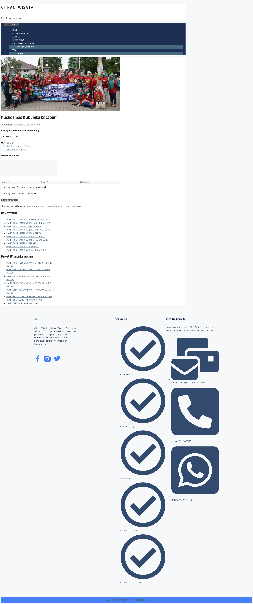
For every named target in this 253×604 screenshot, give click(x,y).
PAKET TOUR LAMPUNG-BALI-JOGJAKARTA (26, 250)
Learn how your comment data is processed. (61, 206)
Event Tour (8, 143)
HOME (14, 30)
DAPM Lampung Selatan (14, 150)
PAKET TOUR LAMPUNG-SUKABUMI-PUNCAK (27, 220)
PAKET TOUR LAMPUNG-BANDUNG (22, 247)
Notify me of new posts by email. (20, 194)
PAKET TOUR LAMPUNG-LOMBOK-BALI (24, 227)
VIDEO (20, 54)
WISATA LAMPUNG (26, 47)
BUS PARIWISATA (20, 33)
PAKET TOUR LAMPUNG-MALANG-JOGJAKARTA (28, 223)
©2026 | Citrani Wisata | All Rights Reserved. (126, 599)
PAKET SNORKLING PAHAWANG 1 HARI (24, 300)
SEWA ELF (16, 37)
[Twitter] (57, 358)
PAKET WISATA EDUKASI (23, 44)
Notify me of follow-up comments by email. (25, 187)
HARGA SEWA (18, 40)
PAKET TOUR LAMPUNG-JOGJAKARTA (23, 233)
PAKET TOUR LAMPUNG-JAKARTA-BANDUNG (27, 240)
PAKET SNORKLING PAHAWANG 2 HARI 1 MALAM (29, 297)
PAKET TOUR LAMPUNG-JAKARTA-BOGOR (25, 237)
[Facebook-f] (37, 358)
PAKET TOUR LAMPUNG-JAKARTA (22, 243)
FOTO (14, 50)
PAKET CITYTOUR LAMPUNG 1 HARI (22, 303)
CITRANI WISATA (17, 7)
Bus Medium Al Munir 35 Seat (17, 146)
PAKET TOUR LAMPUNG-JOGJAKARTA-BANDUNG (28, 230)
